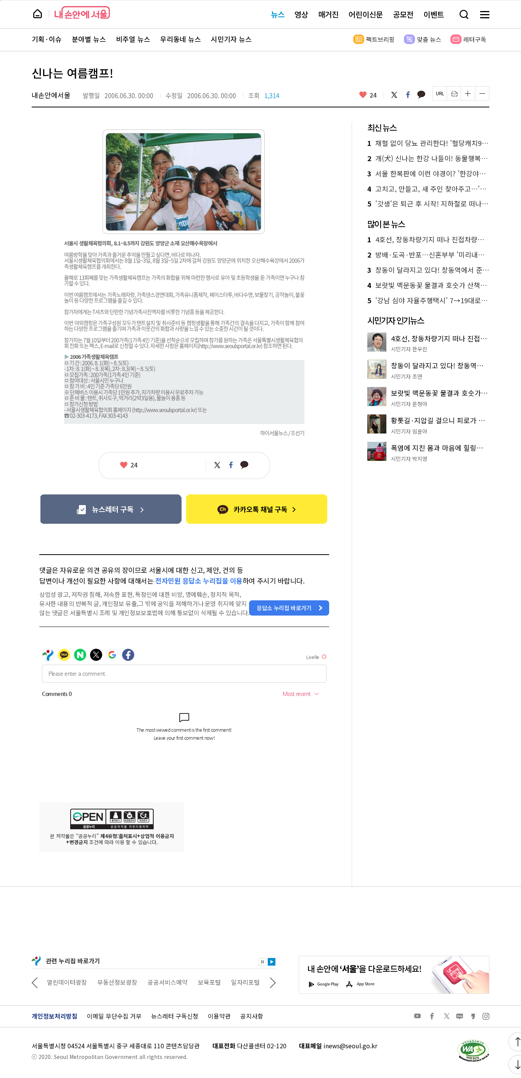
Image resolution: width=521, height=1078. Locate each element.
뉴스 (278, 14)
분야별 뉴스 (89, 39)
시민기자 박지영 (409, 458)
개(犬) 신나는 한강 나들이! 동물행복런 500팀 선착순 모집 (428, 158)
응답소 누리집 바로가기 (284, 608)
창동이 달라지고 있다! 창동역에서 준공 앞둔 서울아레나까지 (428, 270)
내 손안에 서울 (82, 12)
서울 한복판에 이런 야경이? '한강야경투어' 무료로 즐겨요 (428, 174)
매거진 (328, 14)
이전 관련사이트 (35, 982)
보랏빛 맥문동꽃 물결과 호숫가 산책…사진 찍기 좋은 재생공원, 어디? (428, 285)
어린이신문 (366, 14)
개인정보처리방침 (54, 1015)
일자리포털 (245, 982)
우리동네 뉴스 (180, 39)
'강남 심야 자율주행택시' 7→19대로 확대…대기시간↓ (428, 300)
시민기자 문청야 (409, 404)
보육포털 (209, 982)
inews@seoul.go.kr (350, 1045)
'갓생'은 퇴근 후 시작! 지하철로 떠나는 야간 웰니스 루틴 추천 (428, 204)
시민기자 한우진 (409, 349)
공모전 (403, 14)
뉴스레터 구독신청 (174, 1015)
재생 (271, 962)
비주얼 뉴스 (133, 39)
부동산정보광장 (117, 982)
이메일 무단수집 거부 (114, 1015)
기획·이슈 (47, 39)
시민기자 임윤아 (409, 431)
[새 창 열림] (473, 1041)
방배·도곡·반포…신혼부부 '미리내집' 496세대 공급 (428, 255)
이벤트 (433, 14)
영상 (301, 14)
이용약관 (219, 1015)
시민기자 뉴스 (231, 39)
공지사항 (251, 1015)
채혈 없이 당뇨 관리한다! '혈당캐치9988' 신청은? (428, 143)
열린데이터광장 (67, 982)
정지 (262, 962)
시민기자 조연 (406, 376)
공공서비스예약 (168, 982)
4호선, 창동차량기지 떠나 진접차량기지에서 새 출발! (428, 239)
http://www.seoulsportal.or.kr (230, 345)
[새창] (110, 509)
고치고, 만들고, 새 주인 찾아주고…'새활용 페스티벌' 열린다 (428, 189)
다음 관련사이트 (273, 982)
